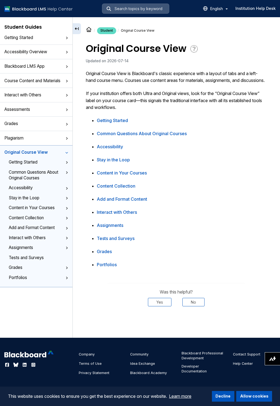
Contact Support (246, 354)
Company (87, 354)
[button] (66, 38)
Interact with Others (22, 94)
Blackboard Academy (148, 373)
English (217, 8)
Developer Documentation (194, 368)
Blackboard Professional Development (202, 355)
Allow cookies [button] (254, 396)
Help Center (243, 363)
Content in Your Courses (32, 207)
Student (106, 30)
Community (139, 354)
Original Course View (26, 152)
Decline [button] (223, 396)
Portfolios (18, 277)
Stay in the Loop (24, 197)
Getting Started (18, 37)
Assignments (21, 247)
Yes (159, 302)
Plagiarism (14, 138)
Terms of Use (90, 363)
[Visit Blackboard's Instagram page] (33, 365)
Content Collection (26, 217)
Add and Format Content (32, 227)
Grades (11, 123)
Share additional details (176, 322)
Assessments (17, 109)
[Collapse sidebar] (77, 28)
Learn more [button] (180, 396)
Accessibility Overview (25, 51)
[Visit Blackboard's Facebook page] (7, 365)
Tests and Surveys (26, 257)
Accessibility (21, 187)
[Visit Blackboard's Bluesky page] (16, 365)
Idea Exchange (142, 363)
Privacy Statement (94, 373)
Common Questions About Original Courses (33, 175)
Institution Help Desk (255, 8)
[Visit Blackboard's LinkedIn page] (25, 365)
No (193, 302)
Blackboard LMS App (24, 66)
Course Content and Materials (32, 80)
